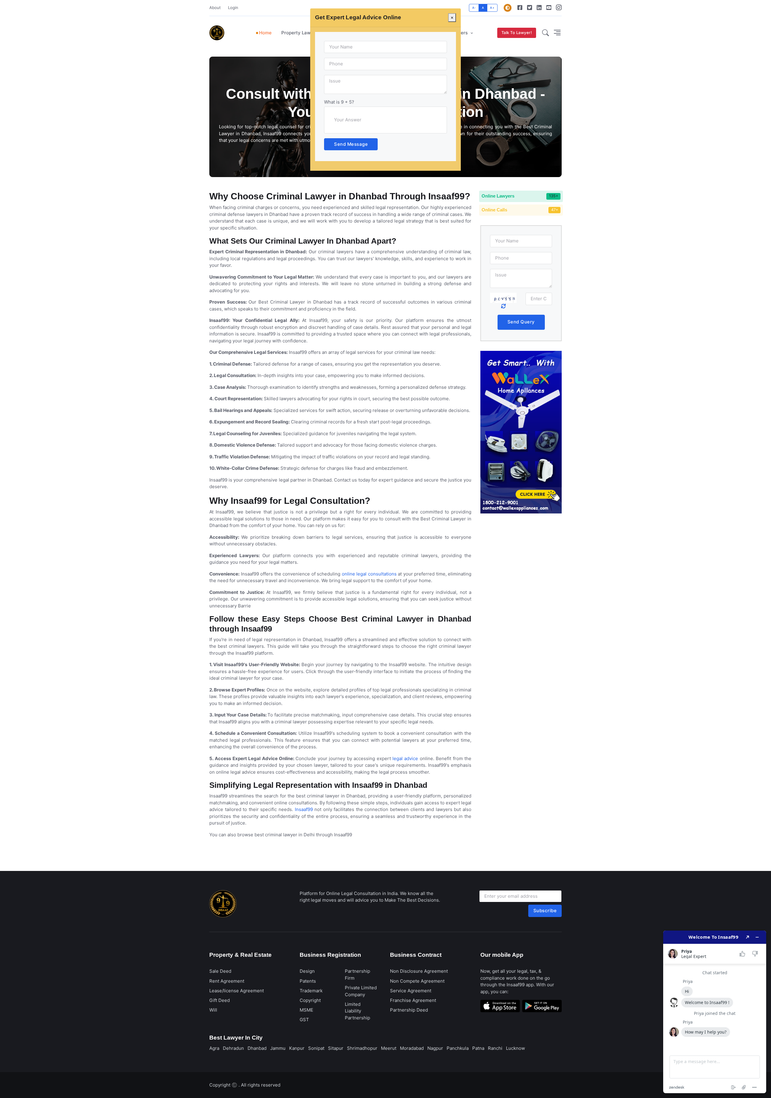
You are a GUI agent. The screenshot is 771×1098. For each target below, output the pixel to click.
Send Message (351, 144)
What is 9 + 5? (339, 102)
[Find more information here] (714, 1012)
